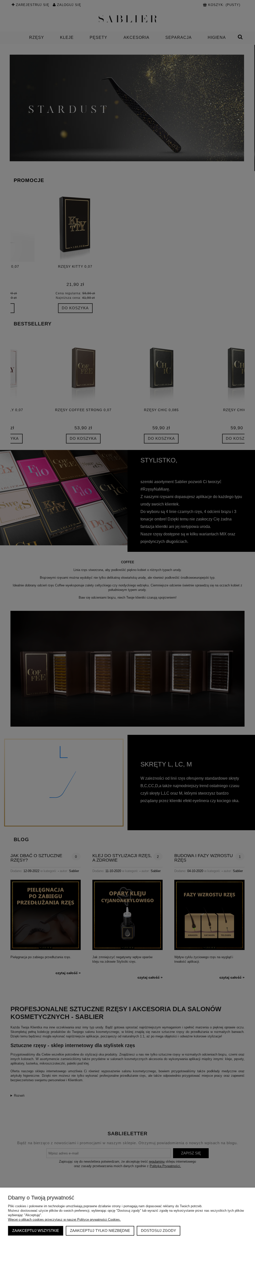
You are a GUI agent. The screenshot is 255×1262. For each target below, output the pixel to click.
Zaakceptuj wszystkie (35, 1230)
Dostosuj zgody (158, 1230)
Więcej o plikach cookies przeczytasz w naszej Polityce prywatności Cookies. (64, 1219)
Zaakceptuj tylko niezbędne (100, 1230)
